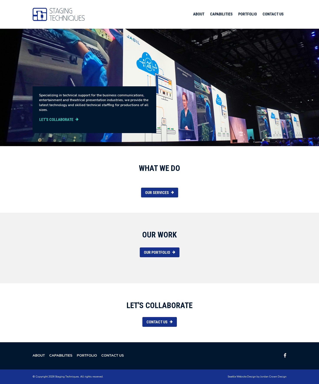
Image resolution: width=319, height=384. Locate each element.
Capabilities (221, 14)
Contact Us (273, 14)
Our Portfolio (157, 252)
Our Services (157, 192)
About (198, 14)
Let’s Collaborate (56, 119)
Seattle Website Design (242, 376)
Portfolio (247, 14)
